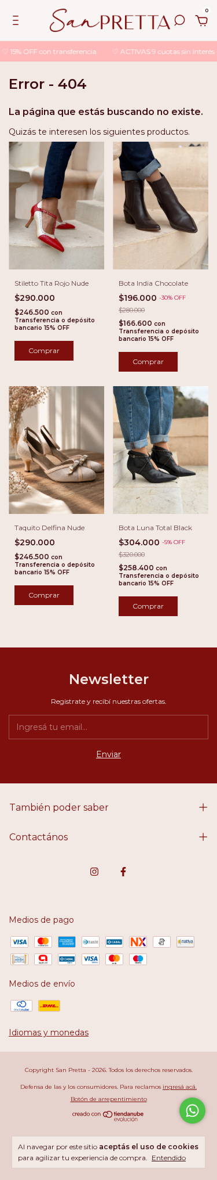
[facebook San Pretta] (123, 871)
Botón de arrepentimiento (109, 1099)
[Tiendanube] (108, 1118)
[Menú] (18, 22)
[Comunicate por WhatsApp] (192, 1111)
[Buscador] (179, 22)
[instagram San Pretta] (94, 871)
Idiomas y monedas (49, 1032)
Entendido (169, 1157)
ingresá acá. (180, 1087)
